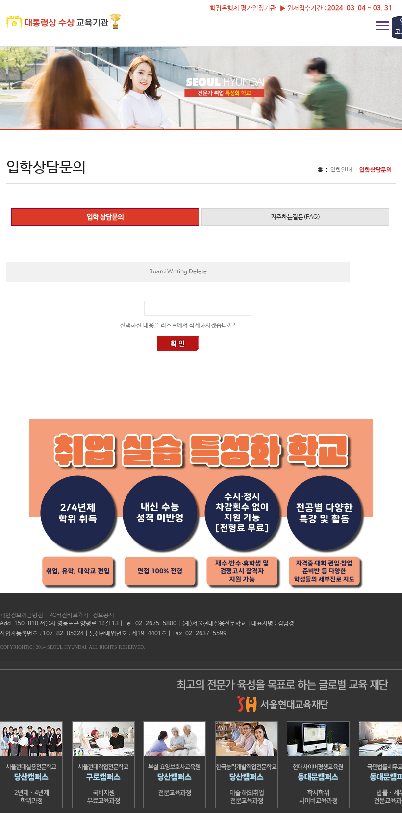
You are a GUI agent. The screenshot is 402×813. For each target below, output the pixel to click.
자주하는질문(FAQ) (295, 217)
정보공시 (103, 615)
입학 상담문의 (105, 217)
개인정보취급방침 (21, 615)
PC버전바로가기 (69, 615)
